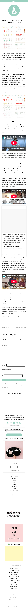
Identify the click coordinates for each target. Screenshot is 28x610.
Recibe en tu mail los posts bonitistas (14, 429)
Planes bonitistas (11, 320)
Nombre (4, 365)
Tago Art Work (14, 598)
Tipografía (14, 494)
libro (20, 263)
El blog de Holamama (14, 572)
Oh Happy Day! (14, 594)
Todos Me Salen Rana (14, 599)
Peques (14, 488)
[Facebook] (14, 423)
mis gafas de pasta (14, 586)
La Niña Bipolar (14, 578)
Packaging (14, 486)
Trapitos (14, 496)
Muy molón (14, 590)
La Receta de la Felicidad (14, 580)
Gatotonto (14, 574)
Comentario (5, 345)
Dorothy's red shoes (14, 570)
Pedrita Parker (14, 596)
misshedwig (14, 588)
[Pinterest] (17, 423)
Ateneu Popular (14, 568)
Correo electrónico (7, 369)
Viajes (14, 498)
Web (3, 375)
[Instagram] (20, 423)
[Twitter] (11, 423)
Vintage (14, 500)
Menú (14, 1)
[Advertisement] (14, 553)
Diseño (14, 480)
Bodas (14, 474)
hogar (21, 320)
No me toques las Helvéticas (14, 592)
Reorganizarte (5, 263)
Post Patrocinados (14, 492)
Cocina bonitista (14, 476)
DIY (14, 482)
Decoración (14, 478)
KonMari (24, 320)
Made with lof (14, 584)
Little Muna (14, 582)
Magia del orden (5, 76)
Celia (17, 24)
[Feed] (8, 423)
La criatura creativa (14, 576)
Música (14, 484)
